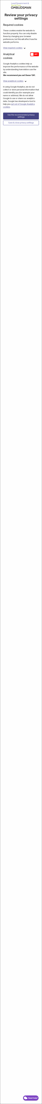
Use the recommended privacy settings (21, 116)
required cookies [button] (12, 48)
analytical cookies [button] (13, 81)
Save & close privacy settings (21, 123)
